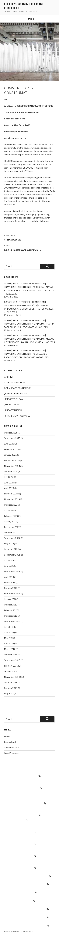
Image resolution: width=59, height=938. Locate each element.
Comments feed (11, 747)
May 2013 (9, 693)
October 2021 (10, 549)
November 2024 (12, 466)
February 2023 (11, 516)
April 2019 (9, 577)
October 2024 (11, 471)
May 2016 (9, 638)
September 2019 (12, 571)
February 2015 (11, 666)
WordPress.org (11, 753)
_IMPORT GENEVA (13, 399)
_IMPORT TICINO (12, 405)
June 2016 (9, 632)
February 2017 (11, 610)
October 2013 (10, 688)
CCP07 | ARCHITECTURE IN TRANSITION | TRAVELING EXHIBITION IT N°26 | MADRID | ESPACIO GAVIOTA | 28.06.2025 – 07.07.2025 (26, 354)
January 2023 (10, 521)
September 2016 (12, 621)
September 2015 (12, 660)
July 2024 (8, 477)
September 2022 (12, 538)
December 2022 (12, 527)
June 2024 (9, 483)
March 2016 (10, 649)
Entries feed (10, 742)
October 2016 (10, 616)
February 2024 (11, 494)
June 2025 (9, 444)
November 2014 (12, 677)
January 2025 (10, 455)
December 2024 (12, 460)
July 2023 (8, 510)
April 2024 (9, 488)
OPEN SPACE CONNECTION (18, 388)
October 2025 (11, 433)
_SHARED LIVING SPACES (17, 416)
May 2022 (9, 543)
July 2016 (8, 627)
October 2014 (10, 682)
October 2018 (10, 588)
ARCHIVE (9, 377)
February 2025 (11, 449)
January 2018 (10, 599)
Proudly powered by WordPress (18, 931)
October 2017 (10, 605)
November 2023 (12, 499)
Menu (31, 19)
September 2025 (12, 438)
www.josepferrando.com (15, 138)
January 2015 (10, 671)
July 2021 (8, 560)
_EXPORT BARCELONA (15, 393)
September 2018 (12, 593)
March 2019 (10, 582)
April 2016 (9, 643)
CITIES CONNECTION (14, 382)
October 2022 (10, 533)
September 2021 (12, 555)
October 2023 (10, 505)
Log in (7, 736)
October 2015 (10, 655)
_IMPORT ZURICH (13, 410)
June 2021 (9, 566)
